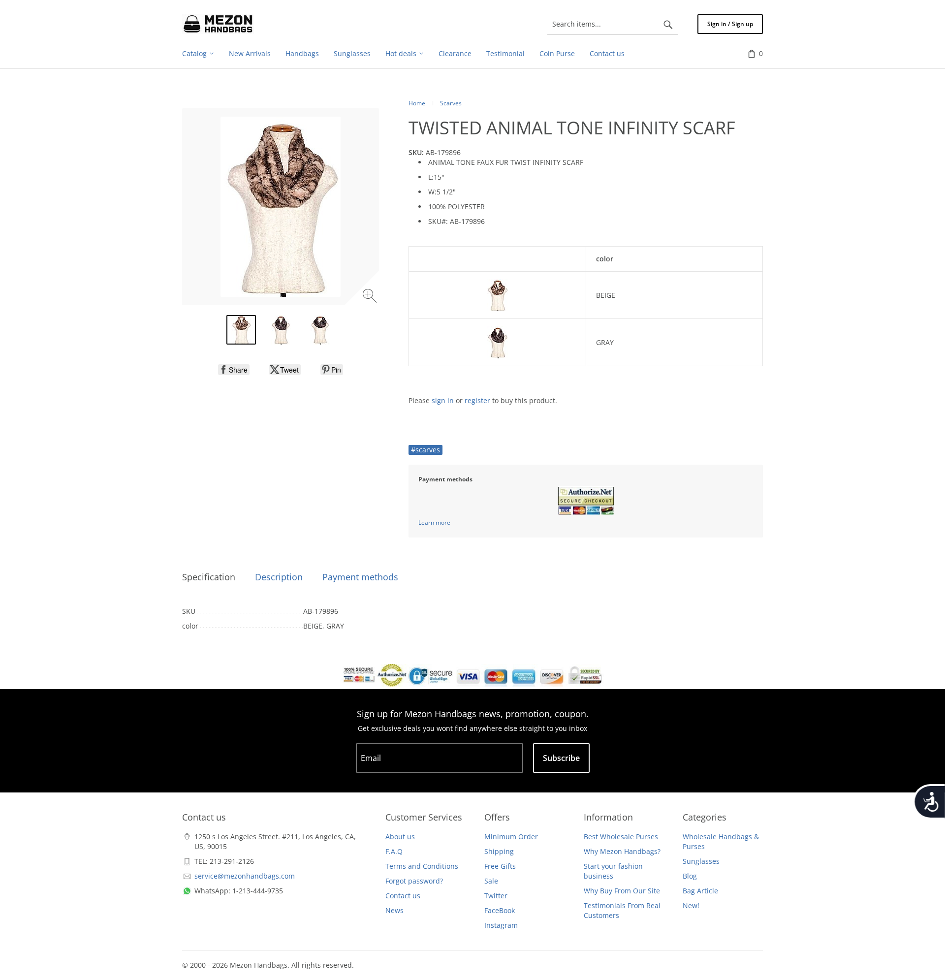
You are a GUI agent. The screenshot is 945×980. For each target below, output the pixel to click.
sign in (443, 400)
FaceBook (499, 910)
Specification (208, 577)
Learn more (434, 522)
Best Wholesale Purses (621, 836)
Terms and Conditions (421, 866)
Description (279, 577)
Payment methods (360, 577)
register (477, 400)
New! (691, 905)
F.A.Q (394, 851)
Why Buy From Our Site (622, 890)
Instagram (501, 925)
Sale (491, 880)
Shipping (499, 851)
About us (400, 836)
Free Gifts (500, 866)
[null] (234, 369)
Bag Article (700, 890)
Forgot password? (414, 880)
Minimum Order (511, 836)
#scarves (425, 449)
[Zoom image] (371, 297)
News (394, 910)
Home (417, 103)
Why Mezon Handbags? (622, 851)
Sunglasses (701, 861)
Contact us (402, 895)
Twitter (495, 895)
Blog (690, 876)
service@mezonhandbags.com (244, 876)
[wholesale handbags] (218, 24)
